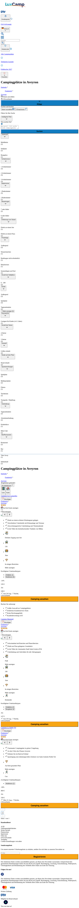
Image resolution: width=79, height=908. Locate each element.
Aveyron (3, 94)
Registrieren (40, 857)
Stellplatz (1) (9, 575)
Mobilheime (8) (10, 577)
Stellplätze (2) (10, 707)
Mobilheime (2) (10, 783)
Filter (39, 104)
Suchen (40, 131)
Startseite (4, 87)
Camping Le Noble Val (8, 728)
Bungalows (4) (10, 709)
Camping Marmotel (7, 619)
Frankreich (8, 91)
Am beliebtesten (6, 485)
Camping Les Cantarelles (9, 496)
